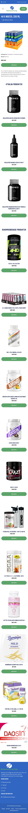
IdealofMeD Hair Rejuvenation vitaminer (14, 118)
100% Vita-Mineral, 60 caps (14, 352)
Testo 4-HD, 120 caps (14, 263)
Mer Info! (14, 65)
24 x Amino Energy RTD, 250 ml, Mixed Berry (14, 308)
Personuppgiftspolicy (20, 808)
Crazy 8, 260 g (14, 487)
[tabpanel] (14, 37)
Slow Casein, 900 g (14, 443)
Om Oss (4, 788)
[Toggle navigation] (3, 8)
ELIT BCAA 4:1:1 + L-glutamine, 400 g (14, 576)
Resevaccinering (6, 782)
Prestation (10, 54)
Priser (23, 9)
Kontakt (8, 808)
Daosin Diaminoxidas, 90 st (14, 745)
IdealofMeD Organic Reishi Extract (14, 162)
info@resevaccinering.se (21, 2)
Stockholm (4, 2)
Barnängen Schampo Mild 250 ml (14, 664)
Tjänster (4, 785)
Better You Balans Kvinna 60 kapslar (14, 620)
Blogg (3, 808)
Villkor (12, 808)
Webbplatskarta (14, 810)
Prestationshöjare (18, 54)
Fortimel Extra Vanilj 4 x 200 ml (14, 709)
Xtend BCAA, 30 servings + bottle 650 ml (14, 531)
